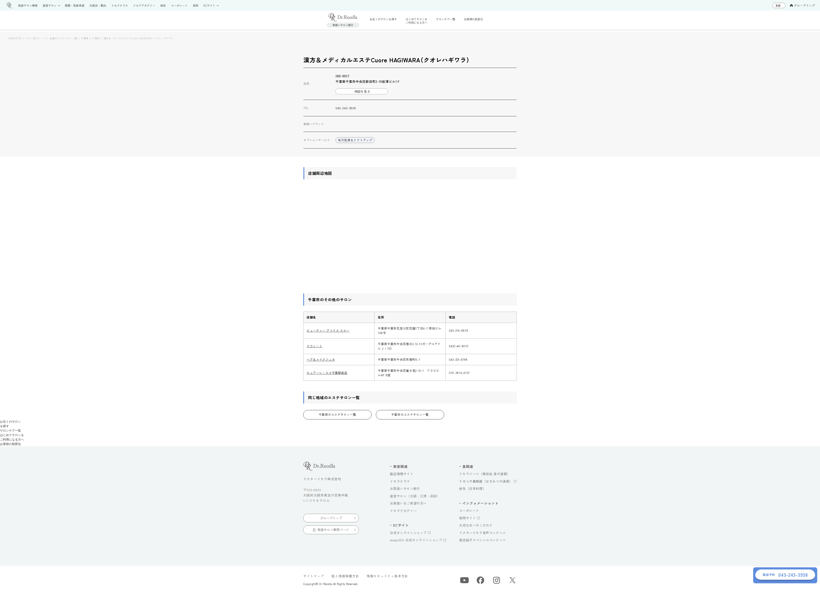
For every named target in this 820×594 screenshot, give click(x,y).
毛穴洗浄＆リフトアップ (355, 140)
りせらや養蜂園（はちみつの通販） (485, 481)
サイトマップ (313, 576)
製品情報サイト (401, 473)
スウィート (314, 346)
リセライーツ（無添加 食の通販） (484, 473)
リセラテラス (400, 481)
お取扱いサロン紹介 (405, 488)
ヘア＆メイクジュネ (321, 359)
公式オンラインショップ (408, 532)
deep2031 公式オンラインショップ (416, 540)
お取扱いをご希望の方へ (408, 503)
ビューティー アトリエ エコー (328, 330)
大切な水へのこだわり (475, 525)
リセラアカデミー (403, 510)
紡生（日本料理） (472, 488)
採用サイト (467, 518)
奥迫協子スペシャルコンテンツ (482, 540)
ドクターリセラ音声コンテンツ (482, 532)
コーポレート (469, 510)
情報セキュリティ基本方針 (387, 576)
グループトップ (804, 5)
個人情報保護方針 (345, 576)
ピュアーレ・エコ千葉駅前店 (327, 373)
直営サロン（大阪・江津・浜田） (415, 496)
